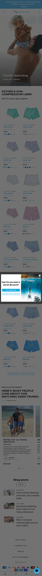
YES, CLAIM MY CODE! (11, 290)
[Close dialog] (40, 275)
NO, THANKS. (11, 294)
